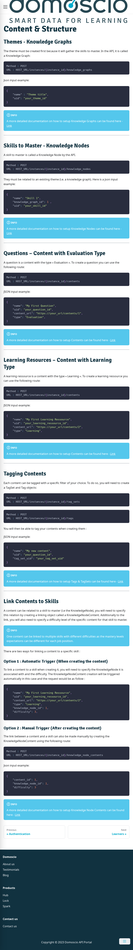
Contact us (10, 926)
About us (9, 864)
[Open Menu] (124, 941)
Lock (6, 901)
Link (9, 126)
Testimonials (11, 870)
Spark (6, 906)
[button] (5, 6)
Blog (6, 875)
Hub (5, 895)
